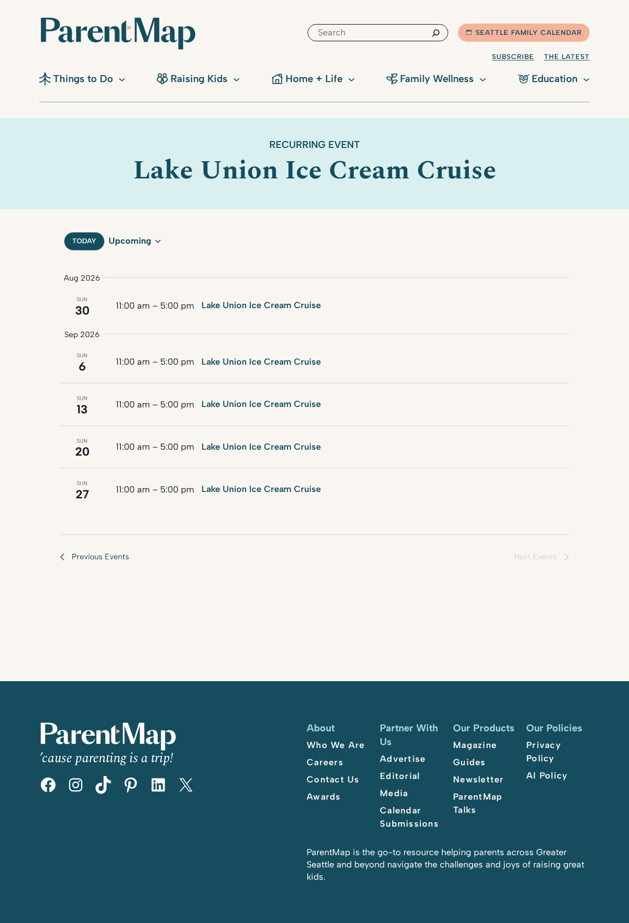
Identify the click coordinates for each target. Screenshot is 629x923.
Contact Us (333, 779)
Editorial (400, 776)
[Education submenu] (586, 78)
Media (394, 793)
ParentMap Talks (477, 803)
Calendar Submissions (409, 817)
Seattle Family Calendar (529, 33)
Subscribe (513, 57)
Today (84, 241)
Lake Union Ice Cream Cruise (261, 305)
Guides (469, 762)
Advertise (403, 758)
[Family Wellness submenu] (482, 78)
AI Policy (547, 775)
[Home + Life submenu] (351, 78)
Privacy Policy (543, 752)
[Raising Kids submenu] (236, 78)
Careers (325, 762)
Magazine (475, 745)
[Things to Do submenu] (121, 78)
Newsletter (478, 779)
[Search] (436, 33)
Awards (324, 796)
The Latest (567, 57)
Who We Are (336, 745)
